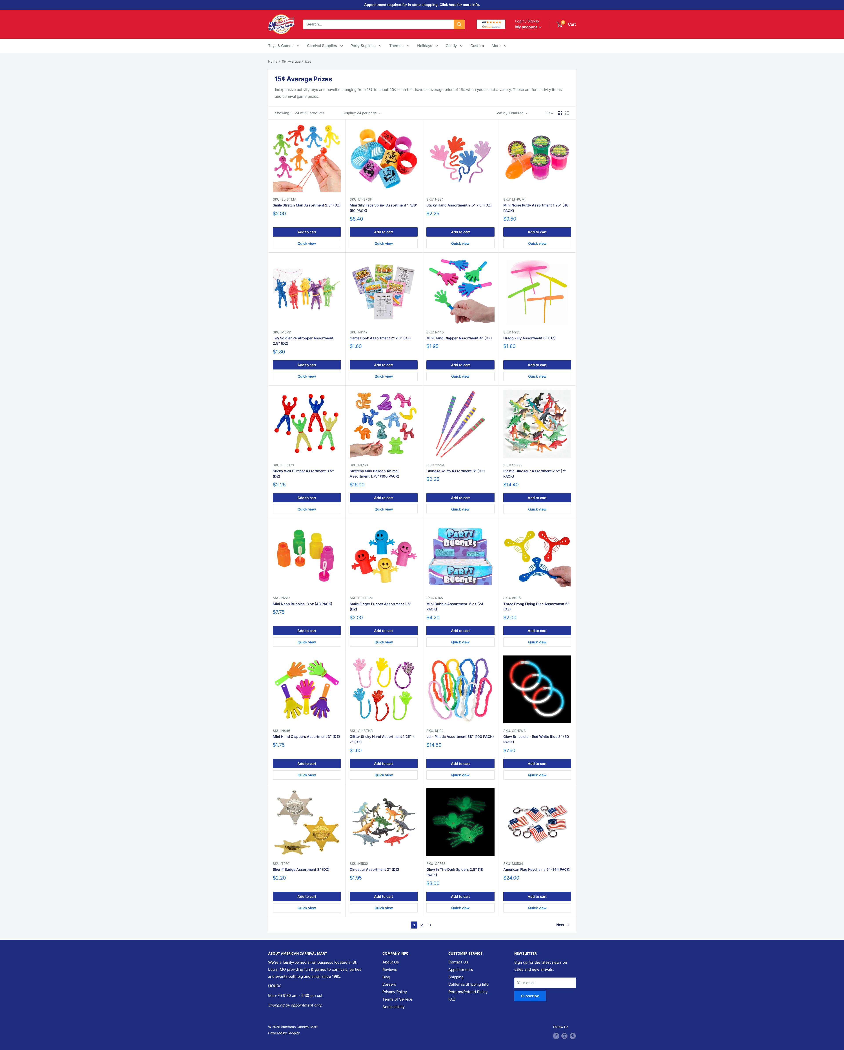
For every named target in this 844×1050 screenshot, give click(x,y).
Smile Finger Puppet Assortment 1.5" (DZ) (380, 607)
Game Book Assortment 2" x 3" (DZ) (380, 338)
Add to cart (306, 232)
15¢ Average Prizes (296, 61)
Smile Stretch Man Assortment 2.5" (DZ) (307, 205)
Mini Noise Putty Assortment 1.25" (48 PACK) (535, 208)
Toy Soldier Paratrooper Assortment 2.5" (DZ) (303, 341)
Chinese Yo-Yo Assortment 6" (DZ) (455, 471)
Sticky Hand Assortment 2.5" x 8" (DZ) (459, 205)
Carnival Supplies (322, 45)
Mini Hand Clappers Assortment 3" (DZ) (306, 736)
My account (526, 27)
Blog (386, 977)
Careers (389, 984)
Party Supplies (364, 45)
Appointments (460, 969)
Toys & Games (281, 45)
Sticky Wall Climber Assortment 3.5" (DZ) (303, 474)
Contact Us (458, 962)
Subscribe (530, 996)
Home (272, 61)
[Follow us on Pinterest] (573, 1036)
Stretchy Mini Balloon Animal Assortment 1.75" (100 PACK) (374, 474)
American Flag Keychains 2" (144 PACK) (537, 869)
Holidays (425, 45)
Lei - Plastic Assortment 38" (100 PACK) (460, 736)
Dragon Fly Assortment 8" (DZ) (529, 338)
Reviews (389, 969)
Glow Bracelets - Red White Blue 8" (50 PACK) (536, 739)
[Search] (459, 24)
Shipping (456, 977)
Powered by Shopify (284, 1033)
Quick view (307, 243)
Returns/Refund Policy (467, 992)
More (499, 45)
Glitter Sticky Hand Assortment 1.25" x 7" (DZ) (382, 739)
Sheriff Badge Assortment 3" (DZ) (301, 869)
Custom (477, 45)
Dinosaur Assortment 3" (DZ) (374, 869)
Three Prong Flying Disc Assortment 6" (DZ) (536, 607)
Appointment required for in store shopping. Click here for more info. (422, 4)
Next (560, 925)
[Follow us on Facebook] (556, 1036)
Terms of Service (397, 999)
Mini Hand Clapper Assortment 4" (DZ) (459, 338)
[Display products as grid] (560, 113)
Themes (397, 45)
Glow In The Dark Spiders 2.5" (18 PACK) (454, 872)
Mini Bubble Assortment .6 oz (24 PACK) (454, 607)
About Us (390, 962)
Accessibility (393, 1007)
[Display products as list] (567, 113)
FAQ (451, 999)
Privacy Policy (394, 992)
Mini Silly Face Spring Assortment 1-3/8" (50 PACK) (384, 208)
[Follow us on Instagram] (564, 1036)
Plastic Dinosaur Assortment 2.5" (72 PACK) (534, 474)
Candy (452, 45)
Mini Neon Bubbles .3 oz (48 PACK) (302, 604)
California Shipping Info (468, 984)
